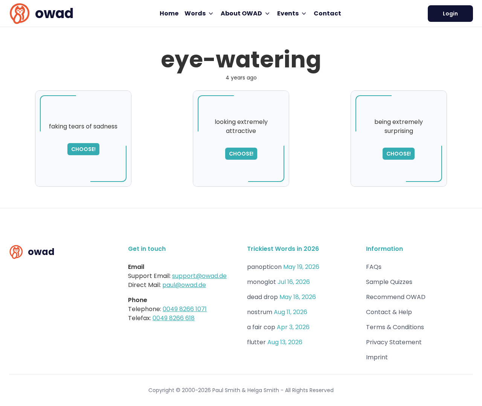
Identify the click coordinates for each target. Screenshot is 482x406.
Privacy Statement (394, 342)
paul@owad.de (184, 285)
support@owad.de (199, 276)
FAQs (373, 267)
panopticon (264, 267)
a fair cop (261, 327)
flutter (256, 342)
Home (169, 13)
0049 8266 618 (174, 318)
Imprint (377, 357)
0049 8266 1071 (185, 309)
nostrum (259, 312)
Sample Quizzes (389, 282)
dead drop (262, 297)
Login (450, 13)
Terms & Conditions (395, 327)
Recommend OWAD (396, 297)
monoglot (261, 282)
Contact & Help (389, 312)
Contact (327, 13)
